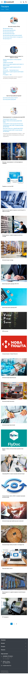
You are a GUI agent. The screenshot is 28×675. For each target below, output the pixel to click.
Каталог (3, 643)
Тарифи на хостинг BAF (8, 62)
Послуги (3, 646)
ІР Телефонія (6, 74)
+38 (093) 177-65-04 (7, 656)
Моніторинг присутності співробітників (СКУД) (13, 128)
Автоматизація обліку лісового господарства (12, 37)
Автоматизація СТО (7, 38)
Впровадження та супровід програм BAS (14, 117)
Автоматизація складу (8, 28)
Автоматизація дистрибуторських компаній (12, 35)
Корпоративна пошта (14, 70)
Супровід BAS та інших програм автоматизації (13, 123)
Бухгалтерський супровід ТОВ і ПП (10, 97)
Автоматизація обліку (14, 26)
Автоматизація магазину (8, 31)
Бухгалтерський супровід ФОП (9, 99)
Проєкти (3, 649)
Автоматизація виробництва (9, 30)
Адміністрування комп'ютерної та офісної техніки (14, 57)
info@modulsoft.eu (7, 665)
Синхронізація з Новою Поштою (10, 119)
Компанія (3, 640)
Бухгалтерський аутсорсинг (14, 95)
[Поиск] (26, 2)
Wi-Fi (11, 74)
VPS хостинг (5, 70)
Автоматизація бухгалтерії (8, 33)
